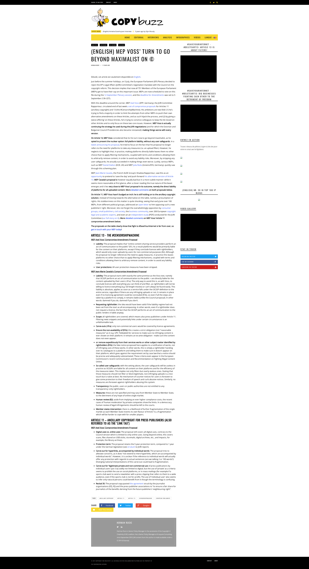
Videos (197, 37)
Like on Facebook (188, 262)
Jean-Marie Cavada (104, 173)
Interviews (153, 37)
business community (138, 211)
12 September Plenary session (118, 95)
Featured (121, 45)
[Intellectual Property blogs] (199, 199)
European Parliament (163, 498)
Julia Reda (137, 165)
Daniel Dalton (109, 165)
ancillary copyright (107, 498)
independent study (139, 214)
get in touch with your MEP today (106, 229)
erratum (131, 447)
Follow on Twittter (188, 256)
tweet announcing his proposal (105, 144)
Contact (108, 2)
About (115, 2)
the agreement (136, 483)
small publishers (106, 211)
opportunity (96, 176)
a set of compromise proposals (141, 106)
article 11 (120, 498)
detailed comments (140, 190)
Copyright (104, 45)
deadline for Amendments (152, 95)
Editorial (139, 37)
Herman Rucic (95, 65)
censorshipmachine (145, 498)
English (137, 77)
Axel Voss (134, 103)
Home (127, 37)
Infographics (183, 37)
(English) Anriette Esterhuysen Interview (117, 31)
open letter (143, 204)
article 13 (131, 498)
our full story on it (110, 218)
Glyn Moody (150, 31)
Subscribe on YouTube (189, 267)
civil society (120, 211)
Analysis (167, 37)
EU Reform (113, 45)
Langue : (209, 37)
